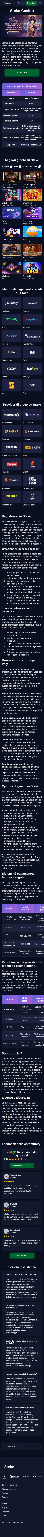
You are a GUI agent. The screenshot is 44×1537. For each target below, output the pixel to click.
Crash (25, 166)
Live (16, 166)
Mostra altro (22, 1255)
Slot (35, 166)
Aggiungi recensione (22, 1165)
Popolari (5, 166)
